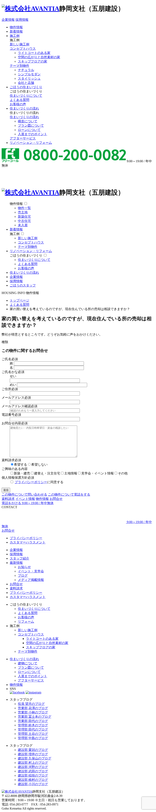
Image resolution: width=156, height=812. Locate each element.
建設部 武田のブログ (33, 771)
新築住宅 (24, 216)
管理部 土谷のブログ (33, 733)
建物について (27, 663)
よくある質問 (19, 100)
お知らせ (24, 567)
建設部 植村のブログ (33, 779)
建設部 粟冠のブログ (33, 750)
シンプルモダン (29, 74)
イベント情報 (25, 498)
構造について (27, 121)
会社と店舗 (26, 82)
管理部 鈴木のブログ (33, 725)
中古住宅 (24, 221)
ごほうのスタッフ (23, 285)
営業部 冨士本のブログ (34, 716)
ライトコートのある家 (34, 53)
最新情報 (16, 562)
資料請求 (8, 498)
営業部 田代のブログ (33, 721)
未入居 (23, 225)
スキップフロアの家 (32, 61)
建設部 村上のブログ (33, 762)
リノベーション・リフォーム (31, 142)
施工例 (15, 35)
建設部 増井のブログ (33, 754)
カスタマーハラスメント (28, 542)
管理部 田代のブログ (33, 729)
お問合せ (56, 498)
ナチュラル (26, 70)
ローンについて (29, 130)
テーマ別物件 (19, 65)
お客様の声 (18, 104)
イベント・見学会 (31, 571)
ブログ (23, 575)
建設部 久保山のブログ (34, 758)
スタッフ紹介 (19, 558)
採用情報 (21, 19)
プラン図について (31, 125)
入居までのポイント (32, 134)
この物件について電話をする (69, 494)
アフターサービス (23, 138)
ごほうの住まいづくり (26, 87)
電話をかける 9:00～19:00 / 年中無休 (28, 503)
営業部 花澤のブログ (33, 708)
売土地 (23, 212)
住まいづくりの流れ (24, 108)
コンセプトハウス (23, 48)
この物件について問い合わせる (24, 494)
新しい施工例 (19, 44)
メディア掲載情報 (31, 580)
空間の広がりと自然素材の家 (39, 57)
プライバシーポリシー (31, 482)
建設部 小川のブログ (33, 784)
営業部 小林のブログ (33, 712)
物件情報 (16, 27)
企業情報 (8, 19)
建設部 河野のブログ (33, 767)
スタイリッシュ (29, 78)
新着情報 (16, 31)
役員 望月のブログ (31, 704)
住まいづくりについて (26, 95)
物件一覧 (24, 208)
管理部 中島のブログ (33, 738)
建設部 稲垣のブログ (33, 775)
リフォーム (26, 621)
